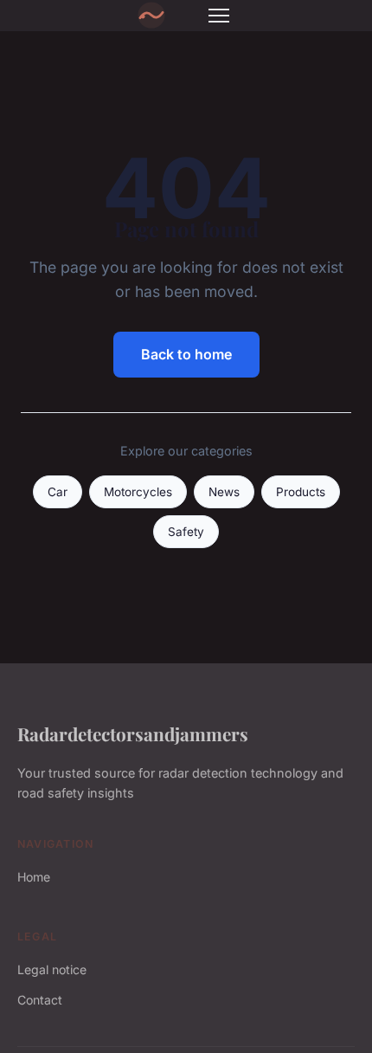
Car (57, 492)
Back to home (186, 354)
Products (300, 492)
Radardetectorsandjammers (132, 733)
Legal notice (52, 969)
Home (33, 876)
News (224, 492)
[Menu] (219, 15)
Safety (186, 532)
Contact (39, 999)
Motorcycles (138, 492)
